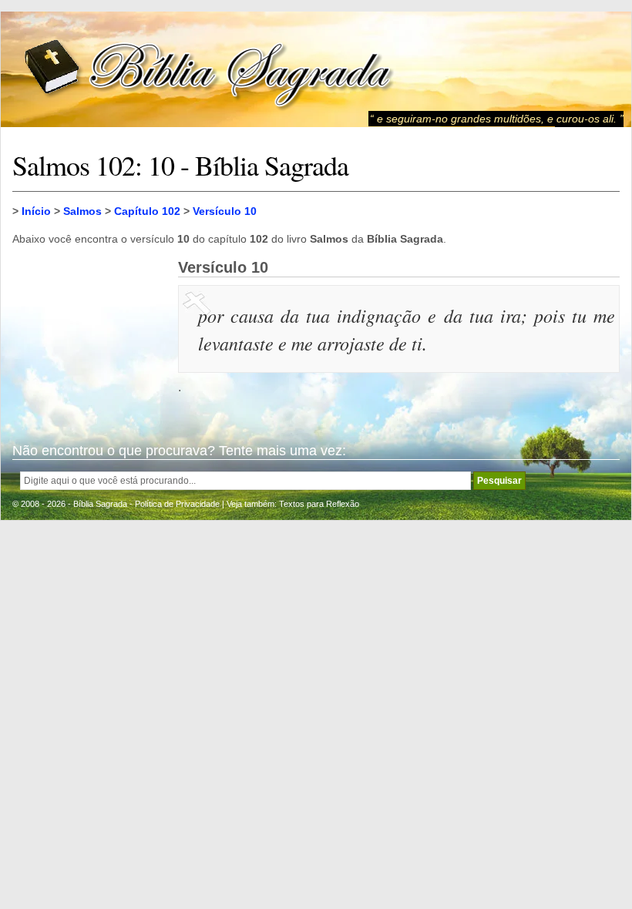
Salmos (82, 211)
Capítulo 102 (147, 211)
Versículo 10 (225, 211)
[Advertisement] (89, 336)
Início (36, 211)
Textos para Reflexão (319, 503)
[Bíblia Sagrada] (209, 69)
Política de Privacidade (177, 503)
